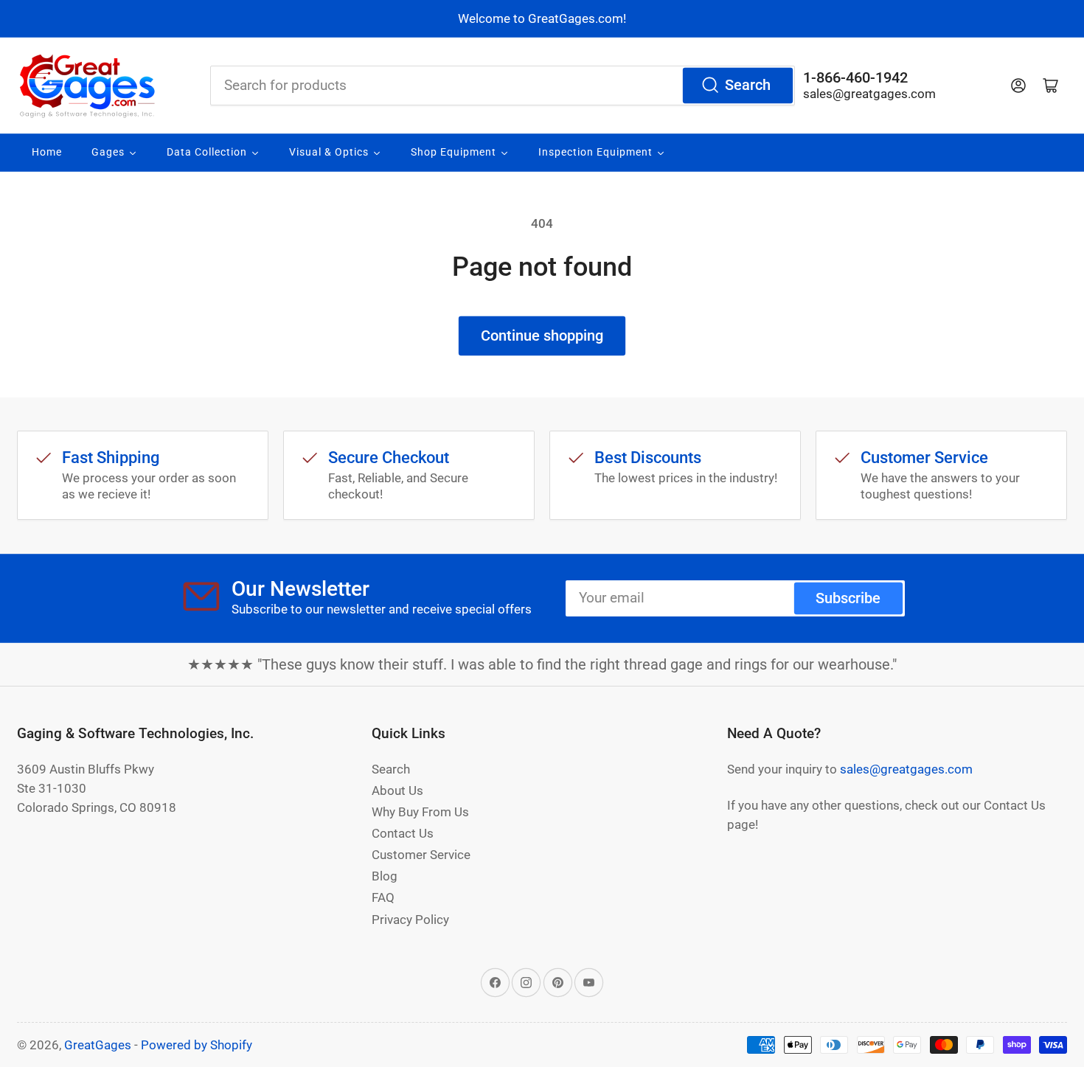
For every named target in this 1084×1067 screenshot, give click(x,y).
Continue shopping (542, 335)
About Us (397, 790)
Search (748, 85)
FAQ (383, 897)
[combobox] (502, 85)
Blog (384, 876)
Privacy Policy (410, 919)
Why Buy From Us (420, 811)
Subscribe (848, 598)
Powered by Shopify (196, 1045)
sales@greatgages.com (869, 93)
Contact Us (403, 833)
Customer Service (421, 854)
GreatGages (97, 1045)
